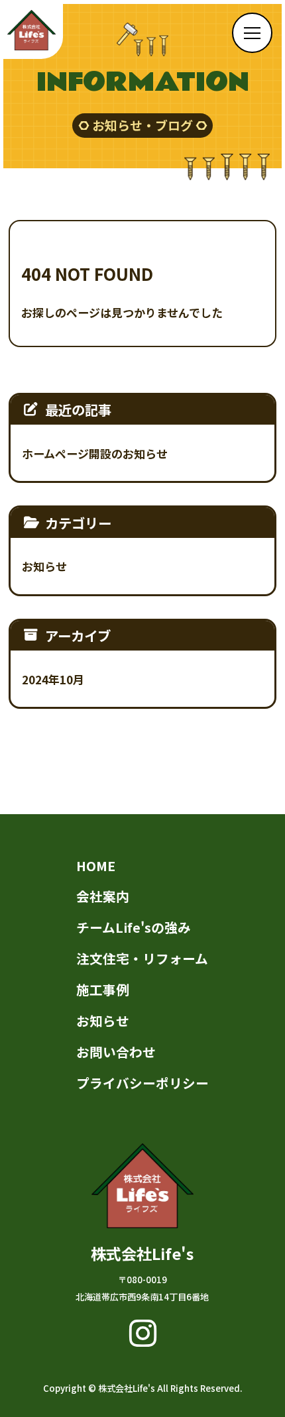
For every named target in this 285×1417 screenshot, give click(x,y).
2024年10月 (53, 679)
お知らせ (44, 566)
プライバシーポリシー (142, 1082)
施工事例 (102, 989)
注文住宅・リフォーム (142, 958)
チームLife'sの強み (133, 927)
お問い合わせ (116, 1051)
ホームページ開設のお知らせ (95, 453)
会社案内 (102, 896)
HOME (95, 865)
